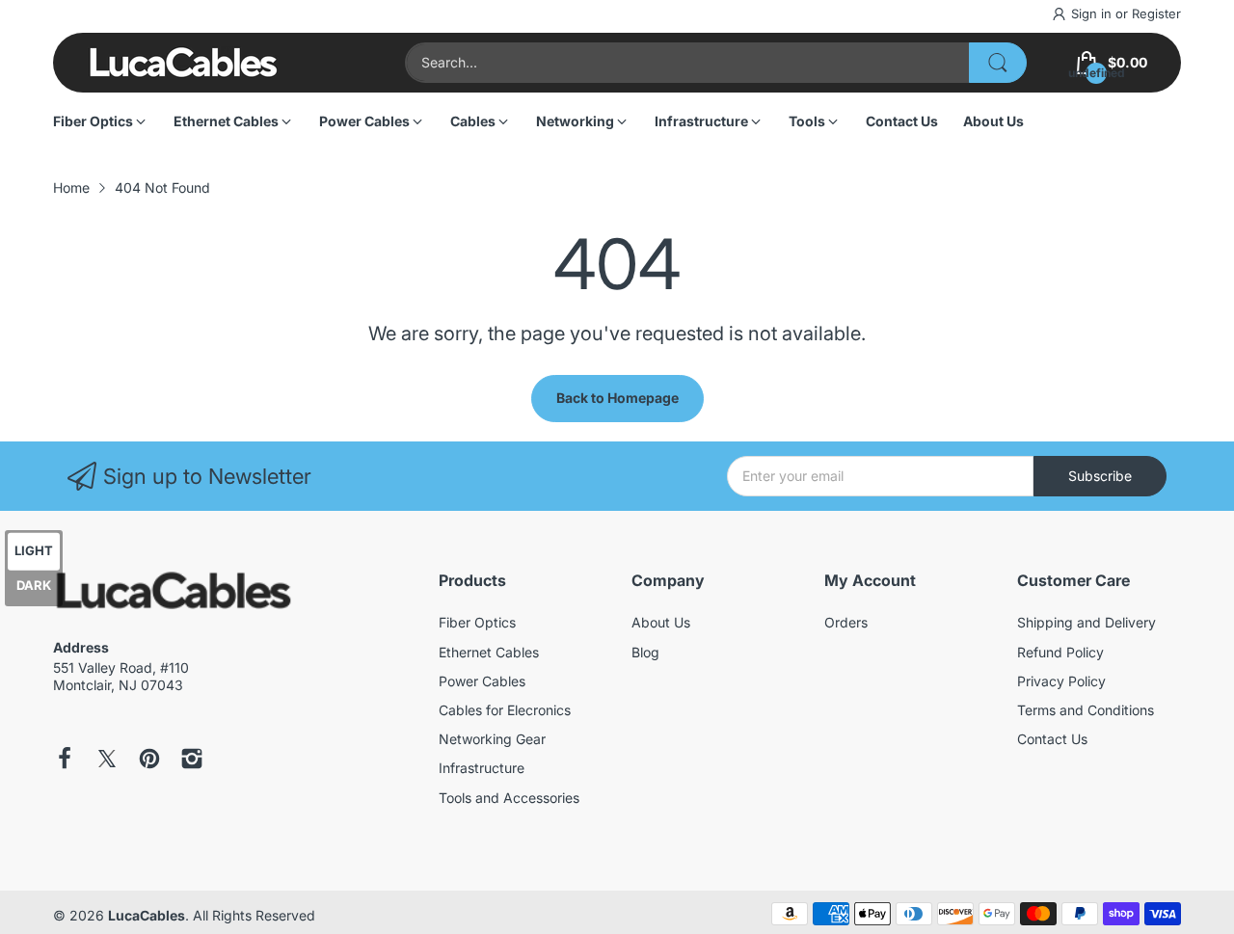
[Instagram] (191, 760)
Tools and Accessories (509, 797)
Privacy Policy (1061, 681)
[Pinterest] (149, 760)
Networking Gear (492, 739)
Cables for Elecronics (505, 710)
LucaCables (146, 915)
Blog (645, 652)
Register (1156, 13)
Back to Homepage (617, 397)
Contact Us (1052, 739)
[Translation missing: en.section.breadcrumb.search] (998, 62)
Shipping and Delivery (1086, 622)
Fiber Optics (477, 622)
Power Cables (482, 681)
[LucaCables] (183, 62)
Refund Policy (1060, 652)
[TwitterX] (107, 760)
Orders (846, 622)
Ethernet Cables (489, 652)
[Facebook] (64, 760)
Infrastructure (481, 768)
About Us (660, 622)
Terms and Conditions (1085, 710)
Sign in (1093, 13)
